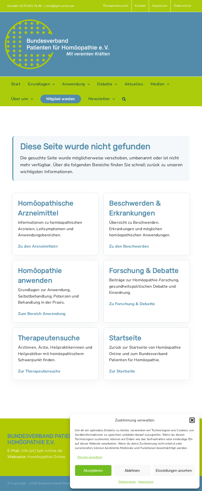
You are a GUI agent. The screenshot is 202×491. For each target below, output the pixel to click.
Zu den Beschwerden (129, 246)
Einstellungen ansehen (174, 470)
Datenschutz (127, 482)
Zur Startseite (122, 371)
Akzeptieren (93, 470)
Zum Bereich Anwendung (42, 313)
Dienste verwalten (89, 457)
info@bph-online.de (60, 6)
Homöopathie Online (46, 457)
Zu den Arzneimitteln (38, 246)
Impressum (145, 482)
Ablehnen (132, 470)
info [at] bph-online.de (42, 450)
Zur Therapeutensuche (39, 371)
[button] (192, 420)
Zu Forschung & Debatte (132, 304)
